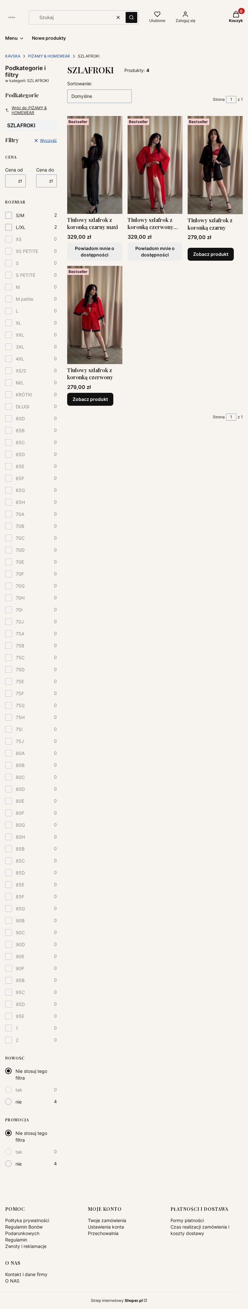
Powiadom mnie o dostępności (94, 251)
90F (20, 968)
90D (20, 944)
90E (20, 956)
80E (20, 801)
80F (20, 813)
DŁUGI (22, 406)
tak (19, 1090)
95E (20, 1016)
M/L (20, 382)
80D (20, 789)
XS (19, 239)
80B (20, 765)
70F (20, 574)
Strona (219, 99)
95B (20, 980)
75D (20, 669)
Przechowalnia (103, 1233)
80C (20, 777)
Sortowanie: (79, 83)
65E (20, 466)
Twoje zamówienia (107, 1220)
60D (20, 418)
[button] (131, 17)
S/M (20, 215)
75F (20, 693)
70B (20, 526)
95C (20, 992)
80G (20, 825)
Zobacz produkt (210, 254)
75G (20, 705)
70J (20, 621)
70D (20, 550)
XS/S (21, 370)
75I (19, 729)
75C (20, 657)
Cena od (14, 170)
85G (20, 908)
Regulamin (16, 1239)
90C (20, 932)
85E (20, 884)
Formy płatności (187, 1220)
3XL (20, 347)
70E (20, 562)
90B (20, 920)
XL (18, 323)
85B (20, 849)
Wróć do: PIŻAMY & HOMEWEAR (29, 110)
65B (20, 430)
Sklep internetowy (117, 1300)
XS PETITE (27, 251)
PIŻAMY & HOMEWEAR (49, 56)
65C (20, 442)
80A (20, 753)
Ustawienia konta (106, 1227)
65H (20, 502)
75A (20, 633)
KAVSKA (12, 56)
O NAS (12, 1280)
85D (20, 872)
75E (20, 681)
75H (20, 717)
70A (20, 514)
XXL (20, 335)
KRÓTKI (24, 394)
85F (20, 896)
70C (20, 538)
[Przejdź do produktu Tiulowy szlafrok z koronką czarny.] (215, 165)
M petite (24, 299)
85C (20, 861)
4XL (20, 358)
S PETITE (25, 275)
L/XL (21, 227)
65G (20, 490)
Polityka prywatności (27, 1220)
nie (19, 1102)
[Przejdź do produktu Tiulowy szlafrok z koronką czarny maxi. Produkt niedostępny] (94, 165)
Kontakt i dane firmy (26, 1274)
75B (20, 645)
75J (20, 741)
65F (20, 478)
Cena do (45, 170)
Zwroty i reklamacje (25, 1246)
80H (20, 837)
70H (20, 598)
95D (20, 1004)
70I (19, 610)
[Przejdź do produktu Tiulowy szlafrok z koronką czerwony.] (94, 315)
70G (20, 586)
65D (20, 454)
